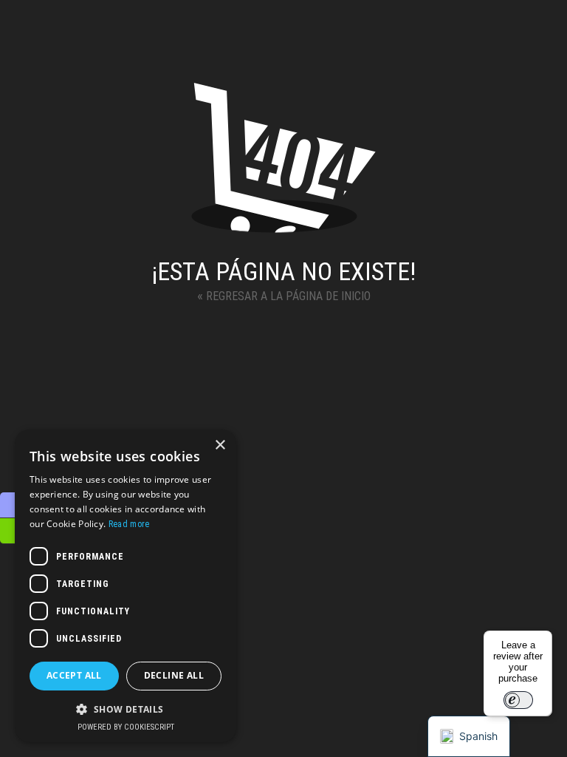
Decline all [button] (174, 675)
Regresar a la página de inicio (284, 295)
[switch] (518, 700)
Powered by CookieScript (126, 727)
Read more (129, 524)
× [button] (219, 445)
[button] (125, 708)
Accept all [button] (74, 675)
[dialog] (125, 586)
